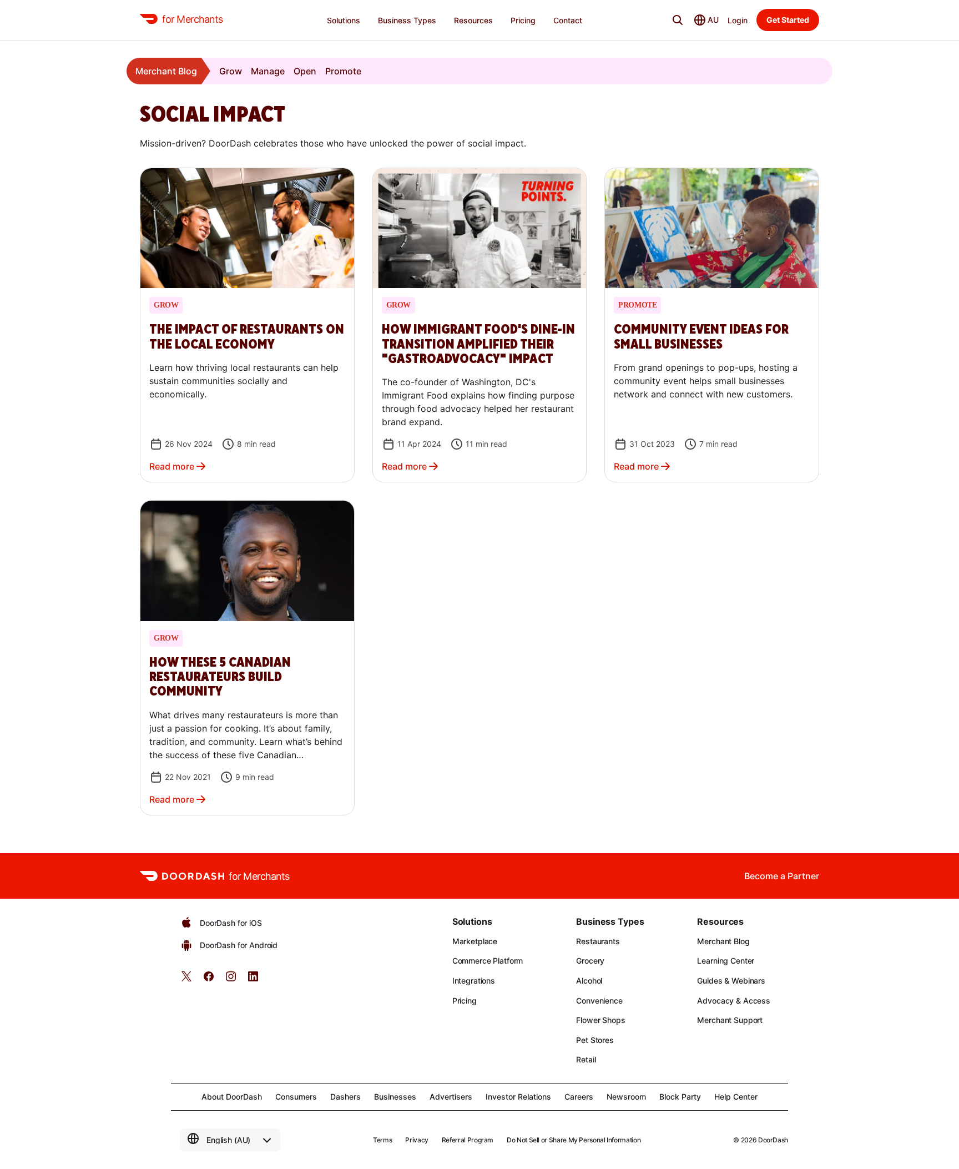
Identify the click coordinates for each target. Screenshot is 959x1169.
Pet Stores (595, 1040)
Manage (268, 71)
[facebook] (208, 980)
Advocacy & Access (733, 1000)
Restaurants (597, 941)
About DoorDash (231, 1096)
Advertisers (451, 1096)
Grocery (590, 960)
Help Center (736, 1096)
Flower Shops (600, 1020)
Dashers (345, 1096)
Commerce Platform (487, 960)
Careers (578, 1096)
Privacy (416, 1140)
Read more (171, 466)
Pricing (464, 1000)
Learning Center (725, 960)
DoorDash (773, 1140)
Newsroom (626, 1096)
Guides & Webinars (731, 980)
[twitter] (186, 980)
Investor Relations (518, 1096)
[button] (247, 325)
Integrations (473, 980)
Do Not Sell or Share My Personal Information (573, 1140)
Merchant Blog (166, 71)
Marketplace (474, 941)
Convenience (599, 1000)
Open (305, 71)
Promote (343, 71)
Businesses (395, 1096)
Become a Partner (781, 876)
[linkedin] (253, 980)
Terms (382, 1140)
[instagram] (231, 980)
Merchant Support (730, 1020)
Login (738, 20)
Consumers (296, 1096)
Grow (230, 71)
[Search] (677, 20)
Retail (585, 1059)
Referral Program (467, 1140)
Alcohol (589, 980)
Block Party (680, 1096)
